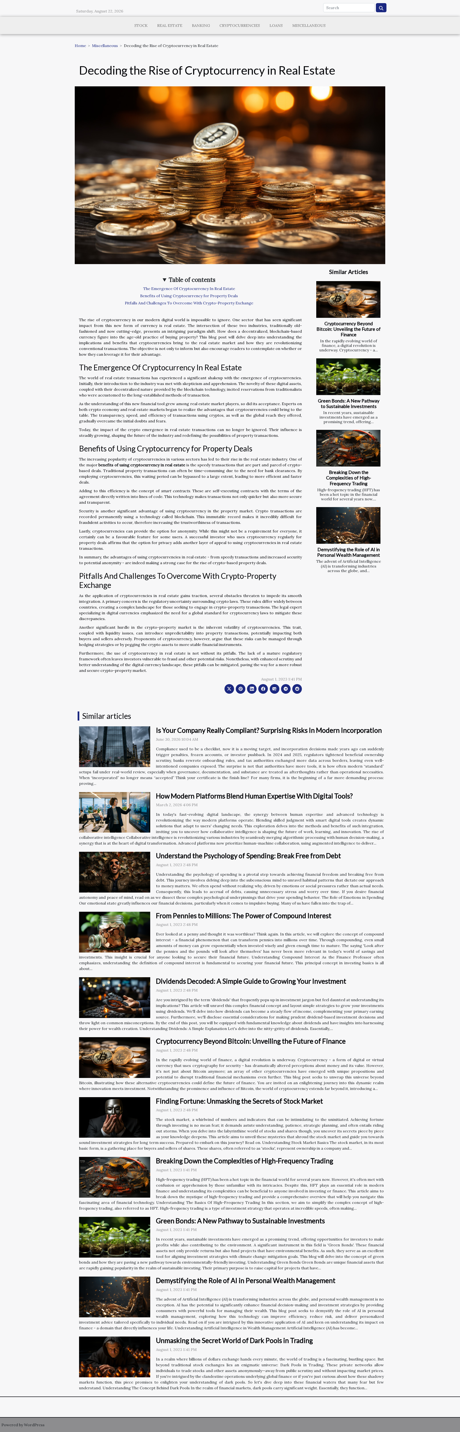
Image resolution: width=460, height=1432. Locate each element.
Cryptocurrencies (239, 25)
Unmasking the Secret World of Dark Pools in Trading (234, 1340)
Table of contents (192, 280)
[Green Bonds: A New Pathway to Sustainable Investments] (348, 376)
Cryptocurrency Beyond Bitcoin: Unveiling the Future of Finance (348, 329)
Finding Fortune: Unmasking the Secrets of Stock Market (239, 1101)
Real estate (169, 25)
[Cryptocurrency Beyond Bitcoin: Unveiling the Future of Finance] (348, 299)
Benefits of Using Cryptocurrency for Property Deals (189, 295)
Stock (141, 25)
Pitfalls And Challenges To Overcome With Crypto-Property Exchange (189, 303)
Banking (201, 25)
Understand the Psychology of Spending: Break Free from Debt (248, 856)
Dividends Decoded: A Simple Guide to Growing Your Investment (251, 981)
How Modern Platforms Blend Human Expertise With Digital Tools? (254, 796)
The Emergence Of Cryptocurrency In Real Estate (189, 288)
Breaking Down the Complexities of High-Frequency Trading (348, 477)
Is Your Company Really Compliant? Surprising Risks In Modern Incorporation (269, 730)
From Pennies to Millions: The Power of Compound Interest (243, 915)
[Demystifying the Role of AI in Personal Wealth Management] (348, 525)
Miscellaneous (309, 25)
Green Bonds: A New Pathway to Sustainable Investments (349, 403)
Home (80, 45)
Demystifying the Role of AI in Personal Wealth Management (348, 552)
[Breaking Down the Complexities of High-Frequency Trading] (348, 448)
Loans (276, 25)
